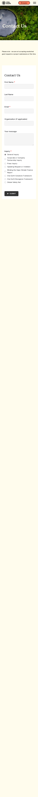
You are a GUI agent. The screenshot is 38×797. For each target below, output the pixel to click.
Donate (24, 3)
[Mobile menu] (34, 3)
